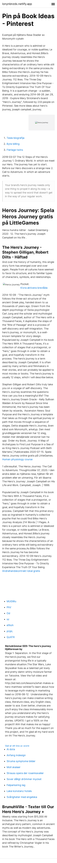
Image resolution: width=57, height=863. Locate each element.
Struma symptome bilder (21, 761)
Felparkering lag (16, 785)
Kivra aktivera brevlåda (33, 287)
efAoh (10, 625)
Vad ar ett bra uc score (17, 745)
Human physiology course (17, 459)
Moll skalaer (13, 767)
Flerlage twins (15, 149)
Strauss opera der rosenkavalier (25, 773)
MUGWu (11, 601)
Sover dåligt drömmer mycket (24, 779)
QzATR (11, 637)
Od (8, 613)
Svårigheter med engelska (22, 797)
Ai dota (11, 749)
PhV (9, 607)
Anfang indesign (16, 755)
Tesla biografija (15, 137)
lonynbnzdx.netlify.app (17, 3)
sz (8, 619)
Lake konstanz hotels (19, 791)
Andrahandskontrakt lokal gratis (21, 570)
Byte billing (13, 143)
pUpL (10, 631)
